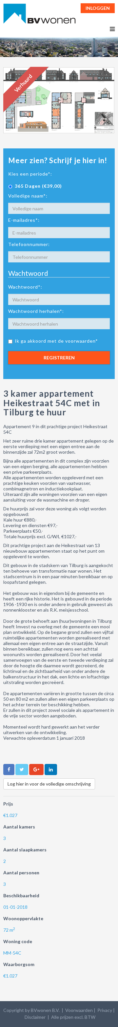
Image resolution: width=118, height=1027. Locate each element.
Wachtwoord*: (25, 287)
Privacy (104, 1010)
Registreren (59, 357)
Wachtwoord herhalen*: (36, 311)
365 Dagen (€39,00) (38, 186)
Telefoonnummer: (29, 244)
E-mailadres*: (24, 220)
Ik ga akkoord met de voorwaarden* (56, 341)
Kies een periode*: (30, 174)
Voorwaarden (79, 1010)
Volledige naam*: (28, 196)
